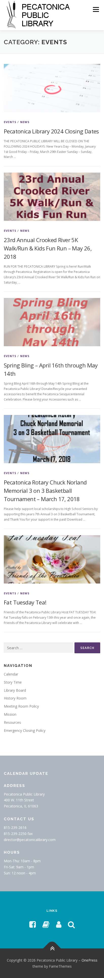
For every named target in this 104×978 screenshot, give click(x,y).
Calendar (11, 674)
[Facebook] (32, 924)
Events (10, 122)
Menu (95, 9)
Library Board (15, 690)
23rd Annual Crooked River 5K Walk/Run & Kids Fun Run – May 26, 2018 (48, 248)
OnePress (89, 960)
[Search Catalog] (71, 924)
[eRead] (45, 924)
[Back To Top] (52, 949)
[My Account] (58, 924)
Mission (10, 714)
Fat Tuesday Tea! (25, 602)
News (25, 122)
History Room (15, 698)
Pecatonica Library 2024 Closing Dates (51, 131)
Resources (12, 722)
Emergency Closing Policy (24, 730)
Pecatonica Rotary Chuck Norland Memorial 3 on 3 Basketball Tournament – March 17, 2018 (45, 490)
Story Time (13, 682)
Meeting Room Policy (21, 706)
